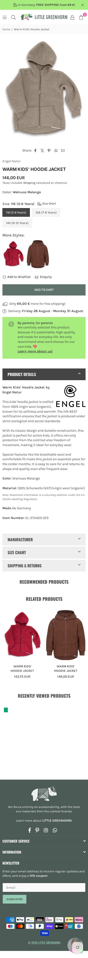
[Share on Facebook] (35, 150)
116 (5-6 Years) (16, 212)
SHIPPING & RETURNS (25, 566)
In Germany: (46, 5)
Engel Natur (11, 161)
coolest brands (61, 811)
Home (6, 29)
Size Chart (49, 203)
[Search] (13, 17)
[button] (81, 17)
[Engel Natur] (71, 397)
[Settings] (72, 17)
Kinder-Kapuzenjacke (16, 527)
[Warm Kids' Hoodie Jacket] (22, 635)
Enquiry (45, 277)
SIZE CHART (17, 552)
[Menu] (4, 17)
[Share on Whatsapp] (56, 150)
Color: (21, 192)
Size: (29, 204)
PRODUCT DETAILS (22, 374)
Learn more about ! (44, 820)
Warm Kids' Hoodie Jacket (22, 668)
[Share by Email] (63, 150)
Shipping (29, 182)
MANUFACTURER (20, 539)
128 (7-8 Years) (46, 212)
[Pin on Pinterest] (49, 150)
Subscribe (14, 899)
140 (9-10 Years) (17, 223)
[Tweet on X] (42, 150)
